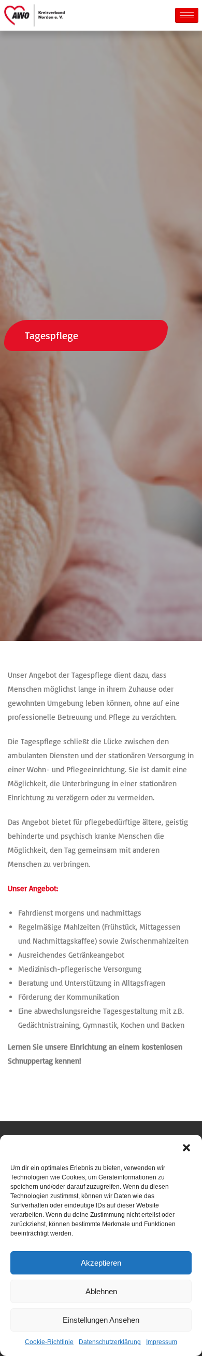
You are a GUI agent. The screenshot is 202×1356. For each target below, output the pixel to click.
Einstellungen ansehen (101, 1319)
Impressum (161, 1342)
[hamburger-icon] (186, 15)
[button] (186, 1148)
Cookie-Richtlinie (49, 1342)
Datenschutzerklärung (110, 1342)
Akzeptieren (101, 1262)
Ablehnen (101, 1291)
